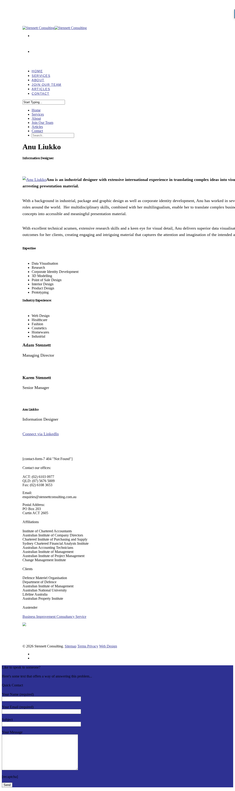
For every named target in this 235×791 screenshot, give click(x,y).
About (36, 118)
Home (36, 110)
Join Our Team (42, 123)
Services (38, 114)
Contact (41, 93)
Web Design (108, 646)
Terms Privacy (87, 646)
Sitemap (70, 646)
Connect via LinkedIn (40, 434)
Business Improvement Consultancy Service (54, 617)
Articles (37, 127)
